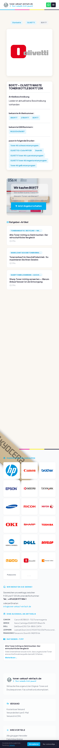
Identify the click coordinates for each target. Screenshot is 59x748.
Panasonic (11, 575)
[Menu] (53, 4)
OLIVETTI (31, 23)
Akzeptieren (34, 744)
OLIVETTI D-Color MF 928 (21, 150)
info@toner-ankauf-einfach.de (17, 606)
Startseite (16, 23)
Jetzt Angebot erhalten (29, 206)
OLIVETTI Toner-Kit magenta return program (28, 160)
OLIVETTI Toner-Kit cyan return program (26, 155)
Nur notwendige (49, 744)
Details (12, 745)
